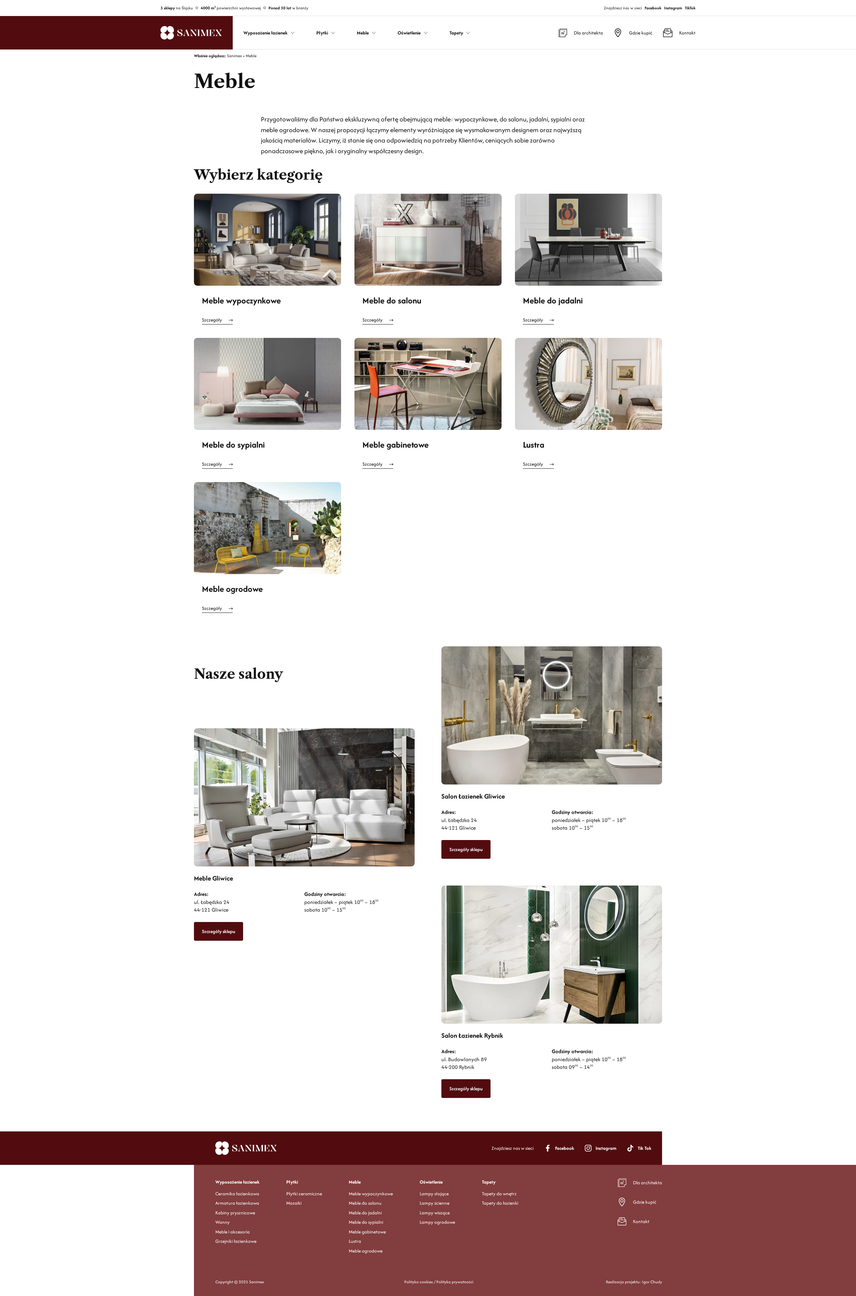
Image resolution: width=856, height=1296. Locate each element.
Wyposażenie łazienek (237, 1182)
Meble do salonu (391, 300)
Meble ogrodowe (232, 589)
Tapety (489, 1182)
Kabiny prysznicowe (235, 1212)
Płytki (292, 1182)
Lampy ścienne (434, 1203)
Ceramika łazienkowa (237, 1193)
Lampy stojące (434, 1193)
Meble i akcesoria (232, 1231)
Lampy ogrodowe (437, 1222)
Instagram (673, 8)
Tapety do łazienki (500, 1203)
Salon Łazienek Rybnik (472, 1035)
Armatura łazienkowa (237, 1203)
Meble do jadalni (553, 300)
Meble (355, 1182)
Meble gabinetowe (395, 445)
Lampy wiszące (435, 1212)
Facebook (653, 8)
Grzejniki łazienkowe (235, 1241)
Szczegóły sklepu (218, 931)
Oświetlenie (431, 1182)
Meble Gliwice (213, 878)
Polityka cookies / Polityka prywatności (438, 1282)
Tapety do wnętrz (499, 1193)
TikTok (690, 8)
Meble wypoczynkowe (241, 300)
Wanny (222, 1222)
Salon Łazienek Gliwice (473, 796)
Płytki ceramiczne (304, 1193)
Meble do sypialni (233, 445)
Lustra (533, 445)
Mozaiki (294, 1203)
